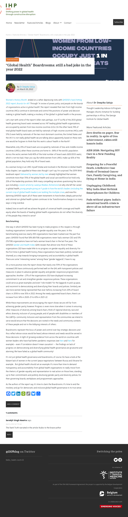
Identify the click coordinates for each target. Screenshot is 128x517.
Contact (67, 22)
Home (9, 22)
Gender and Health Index (24, 245)
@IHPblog (12, 451)
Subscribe (118, 22)
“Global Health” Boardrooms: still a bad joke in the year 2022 (51, 35)
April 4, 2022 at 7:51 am (14, 424)
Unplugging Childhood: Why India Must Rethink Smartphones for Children (103, 189)
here (62, 340)
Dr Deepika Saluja (27, 86)
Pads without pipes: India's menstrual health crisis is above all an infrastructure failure (103, 205)
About (56, 22)
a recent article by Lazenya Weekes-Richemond (38, 185)
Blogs (48, 22)
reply (9, 435)
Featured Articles (35, 22)
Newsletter (19, 22)
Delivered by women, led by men (34, 174)
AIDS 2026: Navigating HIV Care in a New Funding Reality (103, 154)
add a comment (13, 404)
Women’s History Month (16, 100)
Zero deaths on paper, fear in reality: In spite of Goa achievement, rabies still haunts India (102, 138)
